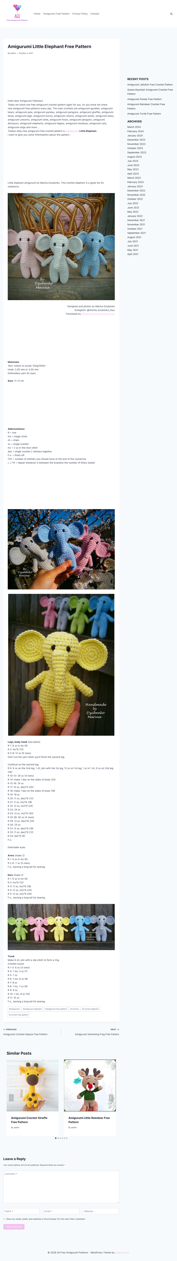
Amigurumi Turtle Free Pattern (144, 113)
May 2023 (133, 169)
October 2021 (134, 228)
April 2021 (132, 254)
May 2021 (132, 250)
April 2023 (133, 173)
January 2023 (135, 186)
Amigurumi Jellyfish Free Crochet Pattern (150, 84)
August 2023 (134, 156)
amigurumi (14, 1009)
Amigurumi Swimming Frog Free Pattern (97, 1032)
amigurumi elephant (32, 1009)
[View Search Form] (171, 13)
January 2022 (135, 216)
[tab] (55, 1138)
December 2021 (136, 220)
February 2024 (135, 131)
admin (13, 53)
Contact (94, 13)
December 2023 (136, 139)
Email (48, 1211)
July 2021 (132, 241)
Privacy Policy (80, 13)
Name (9, 1211)
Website (88, 1211)
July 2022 (132, 203)
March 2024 (134, 127)
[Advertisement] (61, 78)
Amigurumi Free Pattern (56, 13)
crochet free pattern (18, 1015)
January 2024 (135, 135)
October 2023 (135, 148)
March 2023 (134, 177)
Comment (11, 1174)
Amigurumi (72, 131)
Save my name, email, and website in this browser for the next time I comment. (46, 1219)
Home (37, 13)
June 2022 (133, 207)
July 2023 (132, 161)
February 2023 (135, 182)
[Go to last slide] (11, 1097)
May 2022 (132, 211)
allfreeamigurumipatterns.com (98, 313)
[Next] (111, 1097)
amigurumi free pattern (56, 1009)
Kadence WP (122, 1252)
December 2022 (136, 190)
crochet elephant (90, 1009)
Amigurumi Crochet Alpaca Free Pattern (25, 1032)
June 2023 (133, 165)
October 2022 (135, 199)
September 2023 (136, 152)
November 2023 (136, 144)
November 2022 (136, 194)
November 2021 (136, 224)
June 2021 (133, 245)
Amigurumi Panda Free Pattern (144, 99)
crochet (74, 1009)
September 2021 (136, 233)
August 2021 (134, 237)
